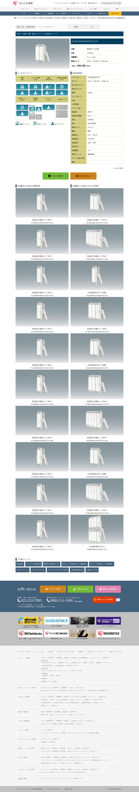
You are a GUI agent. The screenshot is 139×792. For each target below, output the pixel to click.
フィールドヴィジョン (38, 570)
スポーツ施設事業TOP (48, 721)
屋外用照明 (45, 673)
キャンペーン (92, 696)
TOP (24, 13)
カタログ (89, 13)
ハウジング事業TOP (47, 730)
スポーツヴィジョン (22, 570)
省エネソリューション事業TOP (50, 687)
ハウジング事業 (23, 730)
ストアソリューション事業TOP (50, 739)
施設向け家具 (22, 778)
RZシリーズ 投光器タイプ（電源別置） (101, 564)
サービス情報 (75, 696)
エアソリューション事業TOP (49, 769)
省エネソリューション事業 (26, 688)
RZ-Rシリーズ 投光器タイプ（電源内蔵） (74, 564)
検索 (76, 27)
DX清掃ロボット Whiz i (48, 699)
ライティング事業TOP (48, 657)
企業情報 (73, 3)
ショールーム (76, 13)
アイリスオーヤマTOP (61, 3)
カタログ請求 (57, 176)
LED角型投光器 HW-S (77, 570)
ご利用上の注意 (68, 789)
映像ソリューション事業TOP (49, 748)
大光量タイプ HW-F (24, 186)
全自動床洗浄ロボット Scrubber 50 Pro (52, 702)
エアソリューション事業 (26, 769)
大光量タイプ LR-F (92, 570)
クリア (92, 27)
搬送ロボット (55, 705)
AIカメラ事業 (22, 757)
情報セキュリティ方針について (96, 651)
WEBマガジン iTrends (115, 651)
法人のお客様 (26, 3)
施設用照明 (45, 660)
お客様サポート (94, 3)
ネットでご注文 (83, 3)
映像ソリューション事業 (26, 748)
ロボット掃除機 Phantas (72, 702)
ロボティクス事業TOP (48, 696)
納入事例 (63, 13)
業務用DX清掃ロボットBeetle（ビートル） (94, 702)
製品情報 (50, 13)
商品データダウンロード (75, 757)
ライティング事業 (24, 658)
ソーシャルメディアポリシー (54, 789)
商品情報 (66, 657)
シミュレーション (95, 657)
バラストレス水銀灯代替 (33, 564)
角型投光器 (20, 564)
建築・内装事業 (23, 712)
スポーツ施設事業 (24, 721)
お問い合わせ (115, 13)
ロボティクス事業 (24, 697)
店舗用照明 (45, 668)
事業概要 (37, 13)
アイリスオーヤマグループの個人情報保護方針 (30, 789)
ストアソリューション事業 (26, 739)
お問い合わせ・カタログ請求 (66, 651)
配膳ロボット (45, 705)
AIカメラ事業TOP (46, 757)
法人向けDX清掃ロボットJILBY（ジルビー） (69, 699)
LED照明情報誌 (83, 657)
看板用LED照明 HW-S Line (51, 564)
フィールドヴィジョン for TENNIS (58, 570)
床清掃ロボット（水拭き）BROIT (93, 699)
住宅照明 (44, 678)
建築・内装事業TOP (47, 711)
